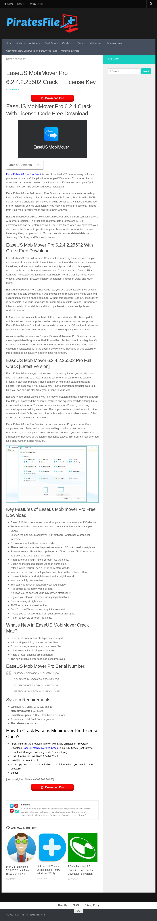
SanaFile (14, 89)
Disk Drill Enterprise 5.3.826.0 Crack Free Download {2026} (17, 870)
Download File (54, 98)
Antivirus (33, 43)
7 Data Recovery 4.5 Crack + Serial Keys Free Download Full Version (81, 870)
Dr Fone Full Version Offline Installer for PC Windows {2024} (49, 870)
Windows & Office (70, 50)
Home (9, 43)
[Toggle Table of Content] (36, 165)
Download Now (114, 43)
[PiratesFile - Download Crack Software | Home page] (43, 23)
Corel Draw (50, 43)
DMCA (20, 3)
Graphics (66, 43)
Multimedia (95, 43)
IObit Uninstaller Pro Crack (72, 743)
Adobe (19, 43)
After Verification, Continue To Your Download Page (31, 50)
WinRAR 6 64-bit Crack (45, 756)
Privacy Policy (36, 3)
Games (81, 43)
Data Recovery (16, 59)
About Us (8, 3)
